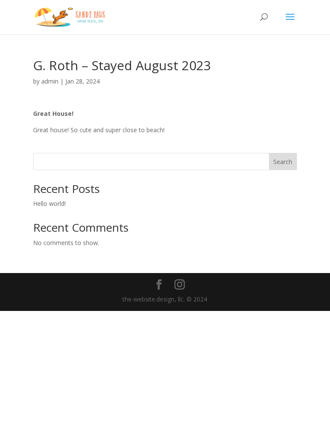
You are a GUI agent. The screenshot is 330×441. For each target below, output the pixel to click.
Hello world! (49, 203)
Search (282, 162)
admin (49, 81)
